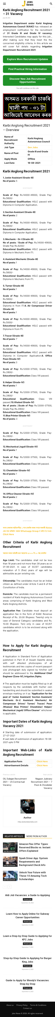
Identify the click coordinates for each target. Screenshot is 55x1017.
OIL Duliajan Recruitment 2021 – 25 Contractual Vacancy (15, 781)
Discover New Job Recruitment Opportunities (28, 80)
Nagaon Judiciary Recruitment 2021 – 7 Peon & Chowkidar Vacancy (41, 783)
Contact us (27, 1008)
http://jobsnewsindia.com (27, 822)
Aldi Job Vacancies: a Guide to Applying (27, 895)
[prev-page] (5, 887)
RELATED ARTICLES (14, 836)
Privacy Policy (21, 1005)
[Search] (51, 3)
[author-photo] (28, 813)
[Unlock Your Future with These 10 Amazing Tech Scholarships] (10, 876)
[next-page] (9, 887)
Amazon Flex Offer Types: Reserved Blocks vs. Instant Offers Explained (34, 847)
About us (10, 1005)
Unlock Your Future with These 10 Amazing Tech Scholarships (33, 876)
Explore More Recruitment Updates (27, 59)
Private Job (27, 899)
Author (27, 817)
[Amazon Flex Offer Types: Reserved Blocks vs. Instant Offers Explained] (10, 847)
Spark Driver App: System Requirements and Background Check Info (33, 861)
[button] (4, 3)
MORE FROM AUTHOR (37, 836)
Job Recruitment (9, 851)
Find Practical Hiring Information (27, 69)
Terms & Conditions (38, 1005)
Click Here (42, 761)
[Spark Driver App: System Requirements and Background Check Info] (10, 862)
